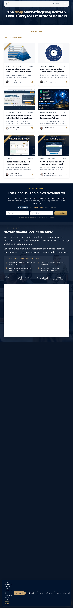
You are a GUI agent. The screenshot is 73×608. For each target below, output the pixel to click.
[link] (32, 82)
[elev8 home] (7, 3)
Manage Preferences (46, 593)
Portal (57, 4)
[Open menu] (65, 4)
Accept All (19, 593)
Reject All (30, 593)
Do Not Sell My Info (64, 593)
